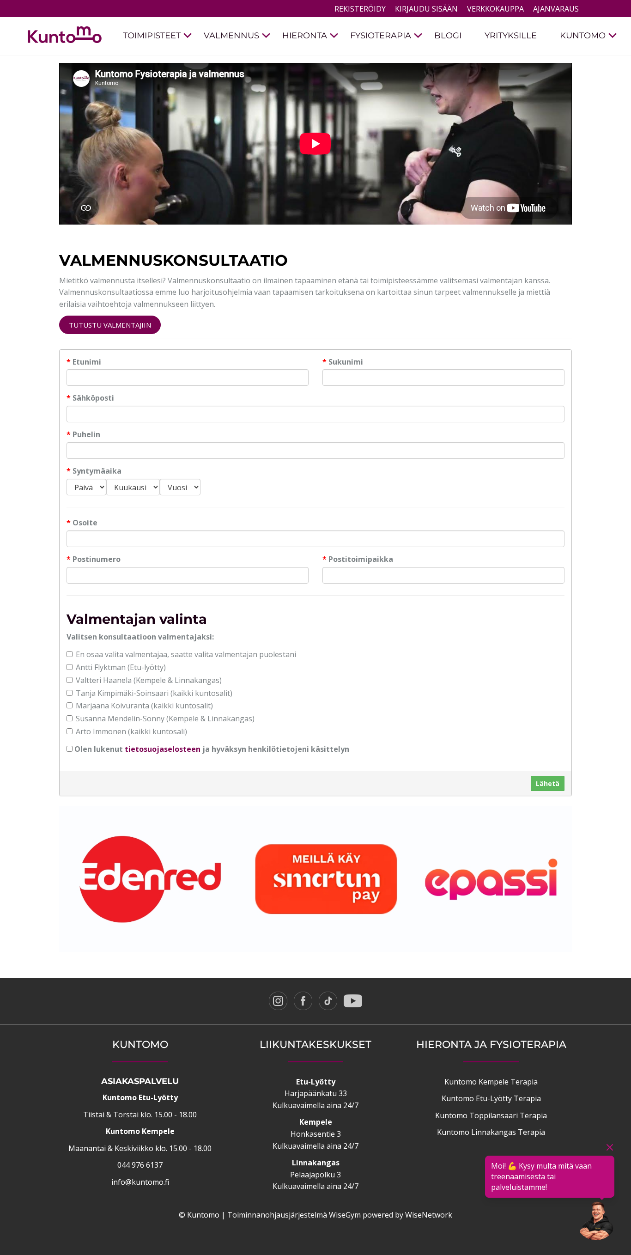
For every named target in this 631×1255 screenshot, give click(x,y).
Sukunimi (342, 362)
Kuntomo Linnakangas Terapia (491, 1132)
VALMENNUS (231, 35)
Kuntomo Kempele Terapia (491, 1082)
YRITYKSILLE (511, 35)
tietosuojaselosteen (162, 749)
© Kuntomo (199, 1215)
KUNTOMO (583, 35)
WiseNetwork (428, 1215)
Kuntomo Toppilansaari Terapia (491, 1115)
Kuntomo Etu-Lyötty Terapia (491, 1098)
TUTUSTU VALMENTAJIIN (110, 324)
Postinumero (94, 559)
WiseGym (345, 1215)
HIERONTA (304, 35)
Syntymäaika (94, 471)
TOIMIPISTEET (152, 35)
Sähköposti (90, 398)
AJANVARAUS (556, 9)
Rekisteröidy (360, 9)
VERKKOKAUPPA (495, 9)
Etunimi (84, 362)
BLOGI (447, 35)
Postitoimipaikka (357, 559)
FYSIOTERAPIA (380, 35)
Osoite (82, 523)
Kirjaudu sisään (426, 9)
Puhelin (83, 434)
